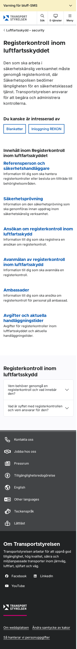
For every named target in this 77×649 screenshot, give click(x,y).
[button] (42, 18)
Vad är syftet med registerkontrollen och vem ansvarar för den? (35, 408)
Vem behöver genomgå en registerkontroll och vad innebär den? (32, 390)
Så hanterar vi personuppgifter (26, 637)
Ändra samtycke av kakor (51, 627)
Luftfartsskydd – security (25, 30)
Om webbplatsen (16, 627)
